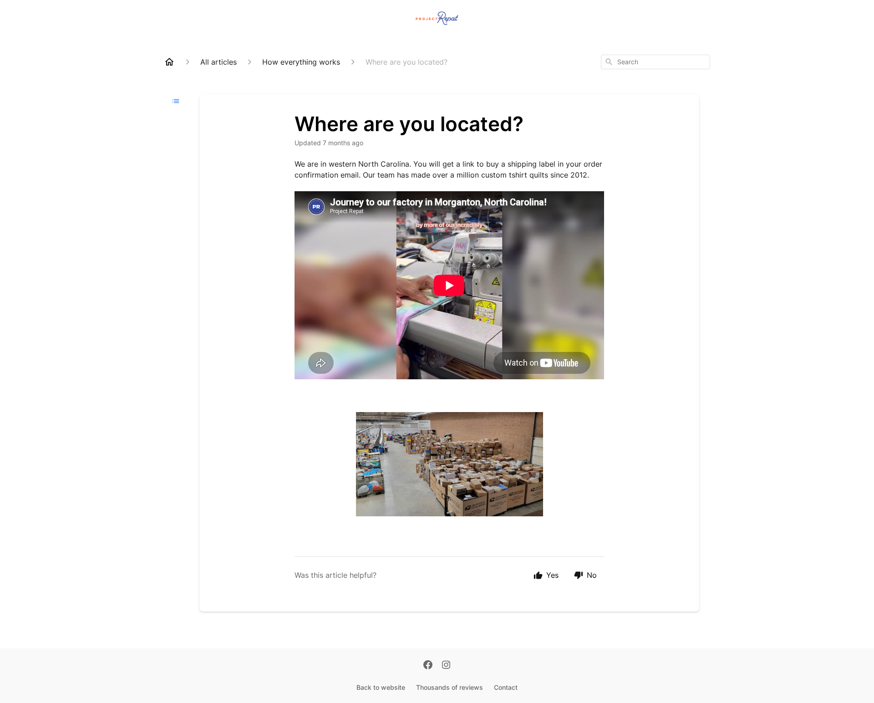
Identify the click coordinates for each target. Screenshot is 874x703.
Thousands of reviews (449, 687)
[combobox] (655, 62)
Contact (506, 687)
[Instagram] (446, 665)
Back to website (380, 687)
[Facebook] (427, 665)
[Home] (169, 61)
